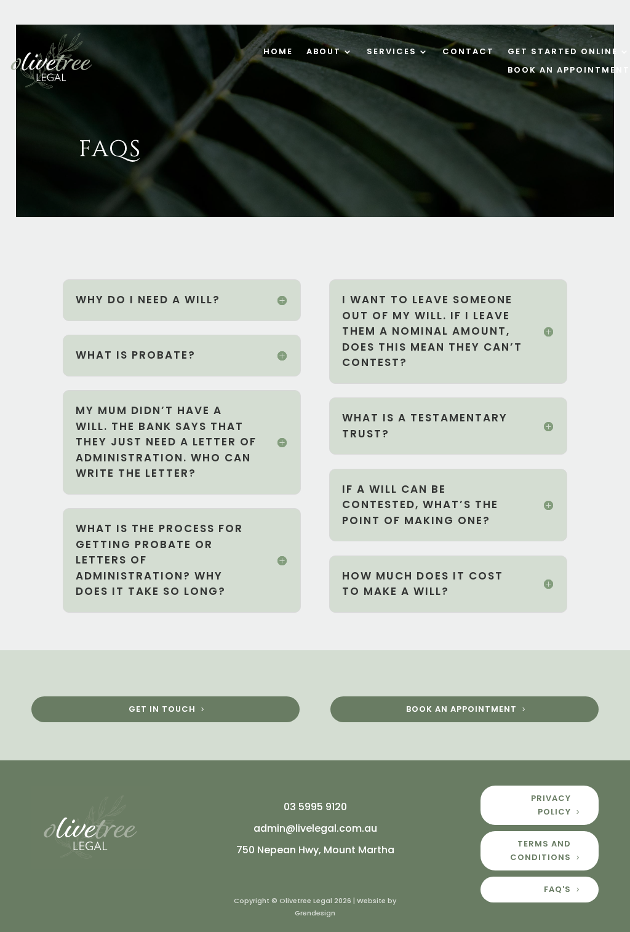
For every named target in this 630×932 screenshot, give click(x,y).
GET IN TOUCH (162, 709)
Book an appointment (569, 71)
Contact (468, 52)
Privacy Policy (551, 805)
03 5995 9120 (315, 807)
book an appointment (461, 709)
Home (278, 52)
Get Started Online (563, 52)
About (323, 52)
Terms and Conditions (540, 850)
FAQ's (557, 889)
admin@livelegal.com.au (315, 828)
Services (392, 52)
